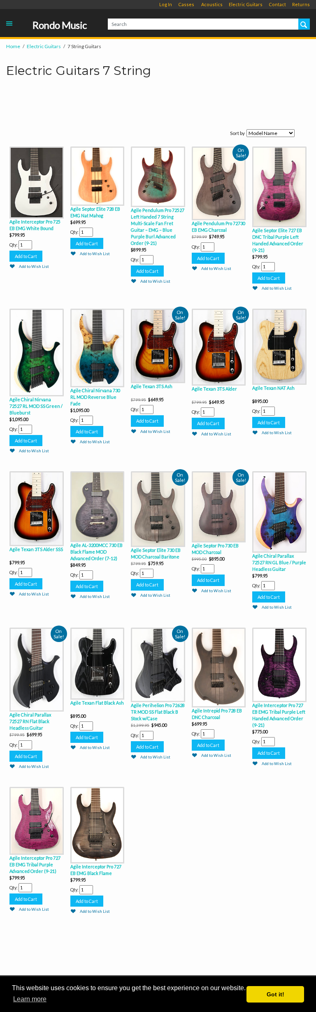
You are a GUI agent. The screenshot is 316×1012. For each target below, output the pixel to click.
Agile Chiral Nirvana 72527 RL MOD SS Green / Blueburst (36, 406)
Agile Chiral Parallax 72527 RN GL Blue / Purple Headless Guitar (279, 562)
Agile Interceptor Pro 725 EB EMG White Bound (34, 225)
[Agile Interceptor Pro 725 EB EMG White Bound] (36, 181)
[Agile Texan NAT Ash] (279, 346)
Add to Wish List (34, 266)
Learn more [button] (29, 999)
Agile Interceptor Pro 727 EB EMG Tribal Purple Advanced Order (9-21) (34, 864)
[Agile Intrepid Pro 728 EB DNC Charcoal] (219, 666)
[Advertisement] (158, 104)
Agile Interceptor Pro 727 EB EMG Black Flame (95, 870)
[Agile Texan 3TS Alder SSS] (36, 507)
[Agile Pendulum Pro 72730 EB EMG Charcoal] (219, 182)
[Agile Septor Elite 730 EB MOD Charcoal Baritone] (158, 508)
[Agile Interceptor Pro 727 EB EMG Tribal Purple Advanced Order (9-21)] (36, 820)
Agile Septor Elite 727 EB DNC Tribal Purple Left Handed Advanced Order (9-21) (277, 240)
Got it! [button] (275, 994)
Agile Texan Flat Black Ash (97, 702)
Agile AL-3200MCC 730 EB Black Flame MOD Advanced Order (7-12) (96, 551)
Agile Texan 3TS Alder (214, 388)
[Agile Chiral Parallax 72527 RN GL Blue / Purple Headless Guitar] (279, 511)
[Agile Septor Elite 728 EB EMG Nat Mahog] (97, 175)
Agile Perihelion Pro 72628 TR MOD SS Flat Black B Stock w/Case (158, 712)
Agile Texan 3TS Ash (151, 386)
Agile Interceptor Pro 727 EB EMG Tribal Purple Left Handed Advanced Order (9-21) (278, 715)
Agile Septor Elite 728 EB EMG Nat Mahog (95, 212)
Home (13, 46)
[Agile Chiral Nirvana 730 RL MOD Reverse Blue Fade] (97, 347)
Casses (186, 4)
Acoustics (212, 4)
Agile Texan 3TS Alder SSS (36, 549)
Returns (301, 4)
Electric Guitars (246, 4)
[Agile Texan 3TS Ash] (158, 345)
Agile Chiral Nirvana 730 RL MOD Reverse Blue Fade (95, 397)
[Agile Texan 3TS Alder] (219, 346)
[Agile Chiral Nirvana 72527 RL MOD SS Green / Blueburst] (36, 351)
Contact (277, 4)
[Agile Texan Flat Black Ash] (97, 662)
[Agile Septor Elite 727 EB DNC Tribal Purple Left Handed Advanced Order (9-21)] (279, 185)
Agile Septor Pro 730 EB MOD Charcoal (215, 549)
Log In (165, 4)
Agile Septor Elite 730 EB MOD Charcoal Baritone (156, 553)
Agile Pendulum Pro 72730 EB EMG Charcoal (218, 227)
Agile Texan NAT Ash (273, 388)
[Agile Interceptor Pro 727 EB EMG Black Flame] (97, 824)
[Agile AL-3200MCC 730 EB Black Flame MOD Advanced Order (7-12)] (97, 505)
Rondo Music (60, 25)
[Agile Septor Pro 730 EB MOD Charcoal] (219, 505)
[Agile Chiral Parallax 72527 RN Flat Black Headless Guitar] (36, 669)
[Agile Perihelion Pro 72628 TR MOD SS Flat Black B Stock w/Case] (158, 664)
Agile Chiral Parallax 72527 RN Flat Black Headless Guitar (30, 721)
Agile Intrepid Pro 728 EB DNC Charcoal (217, 714)
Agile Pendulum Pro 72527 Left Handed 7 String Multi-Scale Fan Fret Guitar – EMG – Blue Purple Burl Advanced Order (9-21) (157, 226)
